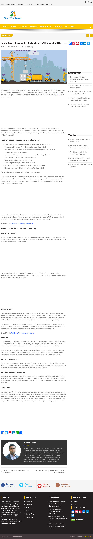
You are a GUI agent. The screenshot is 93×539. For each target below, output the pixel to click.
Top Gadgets (23, 26)
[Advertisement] (61, 15)
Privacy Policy (30, 514)
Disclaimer (29, 511)
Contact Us (49, 4)
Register (75, 502)
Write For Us (29, 4)
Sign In (36, 4)
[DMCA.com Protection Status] (77, 520)
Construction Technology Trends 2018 (22, 223)
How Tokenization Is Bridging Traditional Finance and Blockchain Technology (79, 79)
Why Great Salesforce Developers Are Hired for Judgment (56, 511)
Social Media (58, 26)
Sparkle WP (88, 536)
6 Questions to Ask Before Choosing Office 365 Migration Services (57, 526)
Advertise (20, 4)
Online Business (70, 26)
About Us (13, 4)
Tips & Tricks (19, 86)
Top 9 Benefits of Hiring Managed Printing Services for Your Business (49, 471)
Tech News (5, 26)
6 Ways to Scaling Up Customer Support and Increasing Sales (16, 471)
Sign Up (42, 4)
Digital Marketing (45, 26)
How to (13, 26)
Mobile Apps (33, 26)
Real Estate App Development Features (22, 333)
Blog (7, 4)
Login (74, 505)
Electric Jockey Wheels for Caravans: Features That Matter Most (58, 519)
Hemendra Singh (28, 47)
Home (2, 4)
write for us (11, 517)
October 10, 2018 (15, 47)
